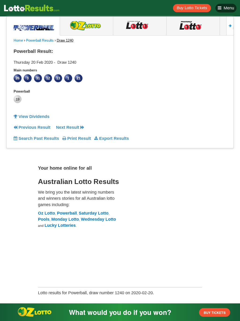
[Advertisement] (199, 76)
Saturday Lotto (94, 213)
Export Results (113, 138)
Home (18, 40)
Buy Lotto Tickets (192, 8)
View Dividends (33, 116)
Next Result (68, 127)
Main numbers (25, 70)
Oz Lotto (46, 213)
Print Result (78, 138)
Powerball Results (40, 40)
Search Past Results (38, 138)
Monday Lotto (65, 219)
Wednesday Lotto (98, 219)
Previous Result (33, 127)
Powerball (22, 91)
